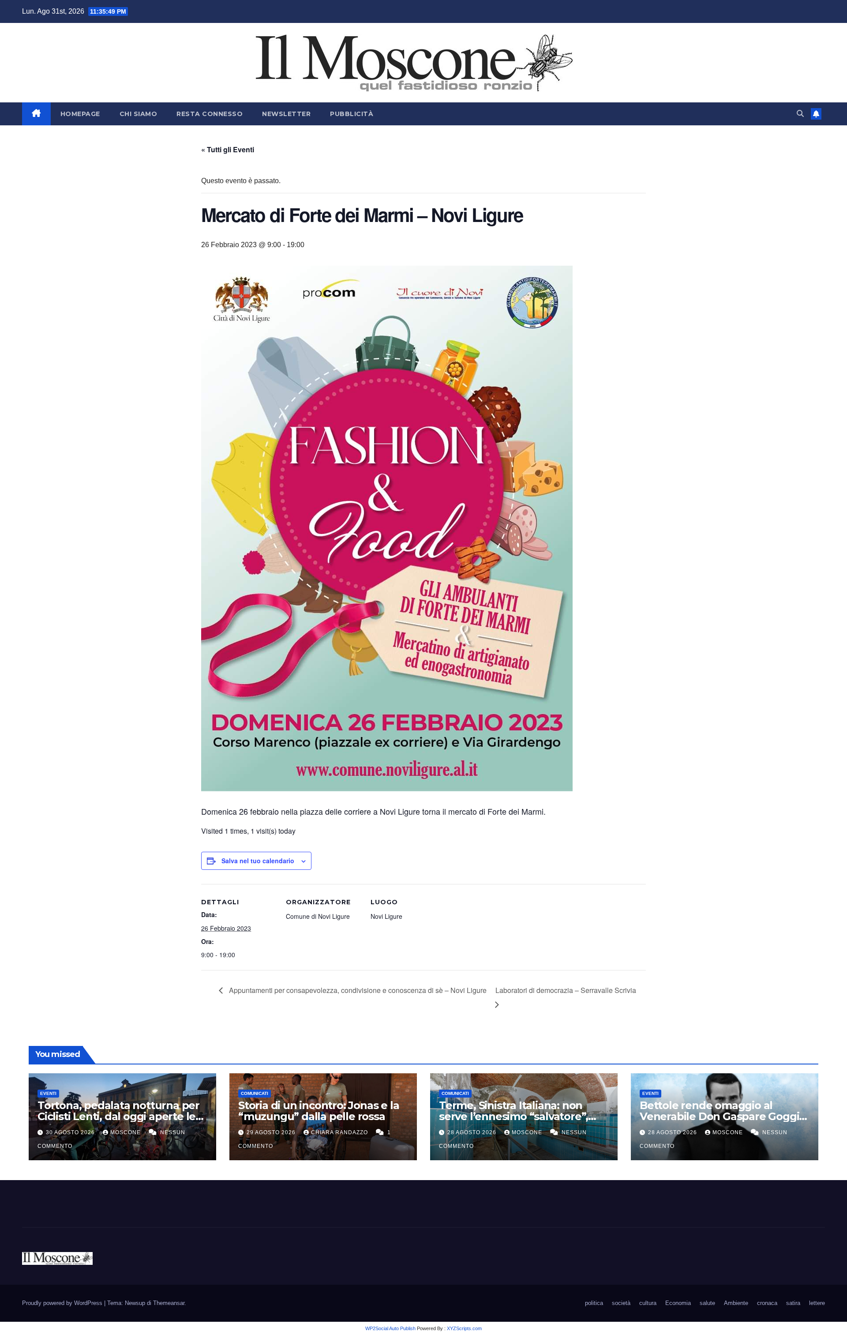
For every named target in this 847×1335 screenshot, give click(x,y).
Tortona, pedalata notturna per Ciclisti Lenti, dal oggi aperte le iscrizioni (118, 1116)
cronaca (767, 1303)
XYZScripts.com (464, 1328)
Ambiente (736, 1303)
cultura (647, 1303)
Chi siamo (138, 114)
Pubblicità (351, 114)
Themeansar (168, 1303)
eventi (48, 1093)
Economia (678, 1303)
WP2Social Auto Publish (390, 1328)
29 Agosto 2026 (272, 1132)
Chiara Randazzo (340, 1132)
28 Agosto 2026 (472, 1132)
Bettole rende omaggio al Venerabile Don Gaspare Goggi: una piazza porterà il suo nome (721, 1116)
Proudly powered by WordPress (63, 1303)
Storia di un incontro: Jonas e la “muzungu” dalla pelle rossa (318, 1111)
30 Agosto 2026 (71, 1132)
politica (594, 1303)
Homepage (80, 114)
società (621, 1303)
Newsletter (286, 114)
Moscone (126, 1132)
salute (707, 1303)
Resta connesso (209, 114)
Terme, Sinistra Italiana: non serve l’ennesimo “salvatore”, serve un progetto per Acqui (513, 1116)
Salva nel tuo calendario (257, 860)
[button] (800, 113)
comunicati (254, 1093)
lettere (817, 1303)
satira (793, 1303)
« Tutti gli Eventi (227, 149)
